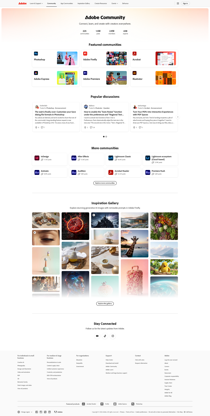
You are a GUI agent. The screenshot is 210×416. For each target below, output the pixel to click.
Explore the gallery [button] (105, 303)
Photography (21, 365)
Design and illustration (24, 369)
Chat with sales (139, 360)
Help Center (109, 360)
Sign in (185, 3)
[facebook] (36, 412)
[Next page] (178, 117)
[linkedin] (49, 412)
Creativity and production (54, 372)
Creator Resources (101, 3)
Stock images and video (25, 385)
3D (18, 379)
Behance (125, 3)
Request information (141, 363)
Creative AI (21, 362)
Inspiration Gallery (84, 3)
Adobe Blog (168, 396)
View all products (23, 388)
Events (114, 3)
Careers (167, 366)
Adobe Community (111, 366)
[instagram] (41, 412)
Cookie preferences (141, 412)
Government (80, 366)
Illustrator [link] (98, 108)
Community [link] (51, 3)
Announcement (60, 108)
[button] (178, 3)
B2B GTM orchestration (54, 375)
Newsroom (168, 373)
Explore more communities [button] (105, 183)
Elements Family (23, 382)
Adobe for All (168, 393)
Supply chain (168, 383)
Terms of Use (130, 412)
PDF (19, 375)
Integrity (167, 389)
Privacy (122, 412)
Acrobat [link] (147, 108)
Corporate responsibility (172, 376)
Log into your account (171, 360)
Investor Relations (170, 379)
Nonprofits (79, 363)
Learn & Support (35, 3)
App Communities (67, 3)
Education (79, 360)
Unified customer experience (55, 369)
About (166, 363)
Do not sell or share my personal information (162, 412)
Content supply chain (53, 365)
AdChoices (189, 412)
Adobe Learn (109, 370)
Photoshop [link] (50, 108)
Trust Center (168, 386)
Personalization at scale (54, 362)
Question (106, 108)
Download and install (112, 363)
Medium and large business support (116, 373)
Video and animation (24, 372)
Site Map (180, 412)
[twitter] (45, 412)
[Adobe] (22, 3)
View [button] (55, 225)
